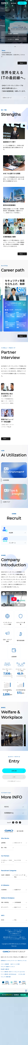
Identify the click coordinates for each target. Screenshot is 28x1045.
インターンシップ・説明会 (19, 876)
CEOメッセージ (18, 842)
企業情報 (3, 842)
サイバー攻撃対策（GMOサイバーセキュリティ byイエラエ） (13, 971)
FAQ (15, 920)
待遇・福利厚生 (5, 902)
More (21, 63)
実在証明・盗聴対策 (5, 969)
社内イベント (17, 907)
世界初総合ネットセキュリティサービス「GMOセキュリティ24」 (14, 960)
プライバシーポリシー (18, 930)
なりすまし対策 (21, 974)
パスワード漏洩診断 (5, 964)
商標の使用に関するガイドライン (10, 937)
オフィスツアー (5, 907)
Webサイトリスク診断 (15, 964)
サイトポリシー (8, 930)
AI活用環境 (3, 889)
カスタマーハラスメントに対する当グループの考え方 (15, 938)
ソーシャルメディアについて (15, 935)
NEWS (2, 920)
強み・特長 (4, 847)
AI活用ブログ (17, 889)
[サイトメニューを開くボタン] (26, 7)
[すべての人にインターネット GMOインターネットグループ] (12, 991)
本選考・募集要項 (5, 875)
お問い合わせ (22, 937)
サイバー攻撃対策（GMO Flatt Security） (9, 974)
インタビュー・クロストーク (6, 861)
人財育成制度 (17, 902)
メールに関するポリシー (15, 933)
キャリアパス (17, 860)
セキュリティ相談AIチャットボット (8, 966)
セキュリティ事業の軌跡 (6, 976)
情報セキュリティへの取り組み (14, 931)
